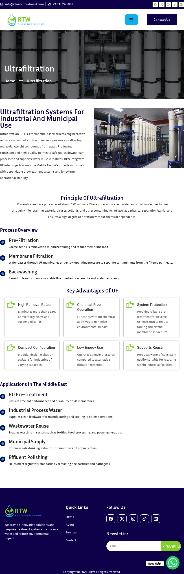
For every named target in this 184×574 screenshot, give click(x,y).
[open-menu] (131, 19)
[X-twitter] (161, 4)
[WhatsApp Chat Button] (173, 563)
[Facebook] (155, 4)
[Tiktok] (174, 4)
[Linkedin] (181, 4)
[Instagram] (168, 4)
